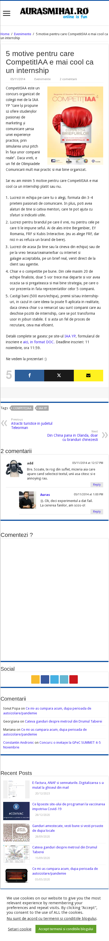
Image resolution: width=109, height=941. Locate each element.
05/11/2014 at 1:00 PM (88, 494)
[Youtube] (73, 679)
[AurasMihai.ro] (54, 12)
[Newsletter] (88, 375)
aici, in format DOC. (39, 342)
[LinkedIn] (64, 679)
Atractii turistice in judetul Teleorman (31, 424)
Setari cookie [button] (19, 929)
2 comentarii (68, 79)
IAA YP (70, 336)
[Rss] (35, 679)
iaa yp (43, 408)
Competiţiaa (22, 408)
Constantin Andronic (18, 742)
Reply (97, 484)
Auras (45, 495)
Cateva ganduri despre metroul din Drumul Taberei (63, 721)
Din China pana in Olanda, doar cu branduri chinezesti (72, 436)
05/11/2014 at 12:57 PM (87, 463)
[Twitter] (59, 375)
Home (5, 34)
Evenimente (22, 34)
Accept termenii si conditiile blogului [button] (66, 929)
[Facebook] (29, 375)
